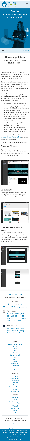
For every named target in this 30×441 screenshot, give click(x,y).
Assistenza (15, 383)
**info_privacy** (13, 439)
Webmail (15, 406)
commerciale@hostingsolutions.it (16, 307)
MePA (15, 385)
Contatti (15, 389)
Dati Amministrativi (15, 387)
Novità (15, 410)
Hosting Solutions (15, 294)
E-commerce (15, 366)
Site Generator (15, 363)
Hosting (15, 349)
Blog (15, 412)
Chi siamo (15, 376)
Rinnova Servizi (15, 404)
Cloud (15, 353)
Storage (15, 361)
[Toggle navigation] (27, 4)
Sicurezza (15, 359)
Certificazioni (15, 380)
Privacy (15, 423)
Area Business (15, 370)
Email (15, 346)
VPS (15, 351)
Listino (15, 400)
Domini (26, 50)
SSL (15, 357)
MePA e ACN (15, 408)
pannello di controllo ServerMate (11, 137)
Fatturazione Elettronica (15, 368)
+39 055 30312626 (16, 304)
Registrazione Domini (15, 344)
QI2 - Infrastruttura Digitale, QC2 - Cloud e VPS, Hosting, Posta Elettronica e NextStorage (17, 331)
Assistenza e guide (15, 402)
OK (21, 439)
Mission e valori (15, 378)
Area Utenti (15, 397)
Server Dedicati (15, 355)
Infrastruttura (15, 391)
